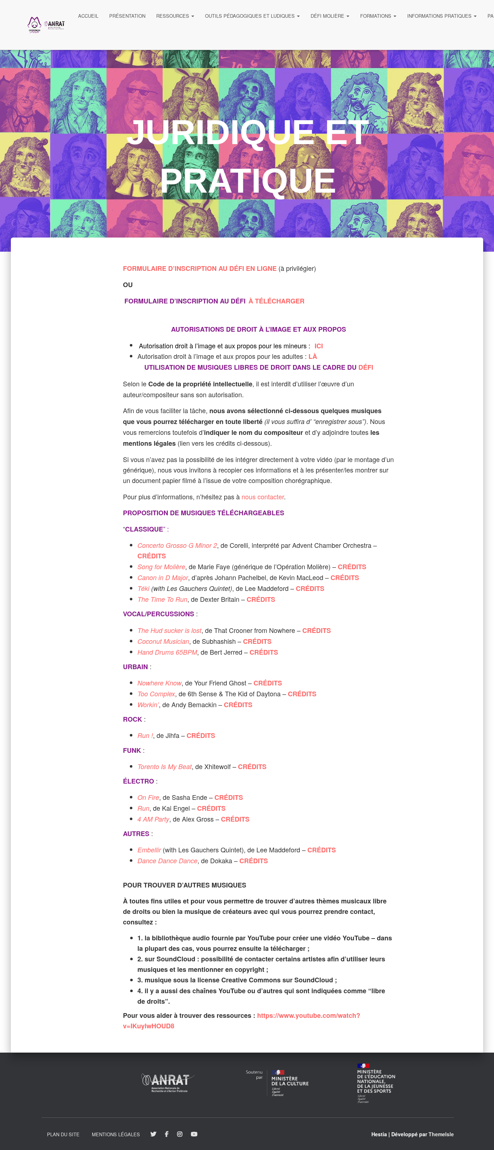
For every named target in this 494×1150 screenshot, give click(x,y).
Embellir (149, 849)
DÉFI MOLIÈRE (328, 15)
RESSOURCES (173, 15)
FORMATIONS (376, 15)
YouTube (194, 1134)
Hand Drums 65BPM (167, 651)
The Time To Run (162, 599)
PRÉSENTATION (127, 15)
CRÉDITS (151, 556)
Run (143, 808)
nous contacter (263, 496)
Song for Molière (161, 566)
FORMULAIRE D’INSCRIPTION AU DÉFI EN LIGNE (200, 268)
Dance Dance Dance (167, 860)
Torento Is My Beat (164, 766)
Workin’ (148, 704)
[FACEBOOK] (166, 1134)
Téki (144, 588)
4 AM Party (153, 818)
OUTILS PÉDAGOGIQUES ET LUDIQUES (250, 15)
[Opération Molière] (46, 25)
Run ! (145, 735)
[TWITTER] (153, 1134)
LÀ (312, 356)
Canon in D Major (162, 577)
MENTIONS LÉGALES (116, 1134)
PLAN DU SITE (63, 1134)
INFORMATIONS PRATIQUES (440, 15)
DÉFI (365, 367)
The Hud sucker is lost (169, 630)
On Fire (148, 797)
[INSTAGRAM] (180, 1134)
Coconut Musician (163, 641)
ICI (319, 345)
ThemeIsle (441, 1134)
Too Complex (156, 693)
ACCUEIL (88, 15)
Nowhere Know (159, 682)
